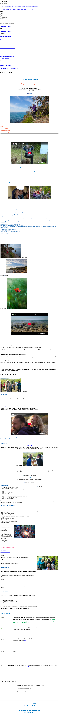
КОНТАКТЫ (17, 9)
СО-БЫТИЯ (7, 9)
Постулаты (15, 6)
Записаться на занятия (5, 58)
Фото (22, 6)
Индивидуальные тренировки (7, 39)
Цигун (2, 51)
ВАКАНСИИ (31, 9)
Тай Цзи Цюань (29, 445)
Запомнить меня (4, 17)
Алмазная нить (4, 42)
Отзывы (26, 6)
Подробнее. (29, 691)
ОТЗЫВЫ (3, 9)
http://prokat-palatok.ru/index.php (5, 552)
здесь (25, 640)
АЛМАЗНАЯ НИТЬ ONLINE (7, 48)
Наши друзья (19, 6)
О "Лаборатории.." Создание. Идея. (7, 6)
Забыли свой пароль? (4, 19)
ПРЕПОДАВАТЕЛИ (25, 9)
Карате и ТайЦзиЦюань (6, 36)
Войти (2, 18)
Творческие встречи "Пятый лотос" (9, 68)
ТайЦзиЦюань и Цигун (6, 26)
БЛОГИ (20, 9)
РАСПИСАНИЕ (12, 9)
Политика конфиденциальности (33, 6)
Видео (24, 6)
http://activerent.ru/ (3, 550)
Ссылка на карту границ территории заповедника (8, 240)
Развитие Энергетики (5, 65)
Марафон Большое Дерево (7, 56)
